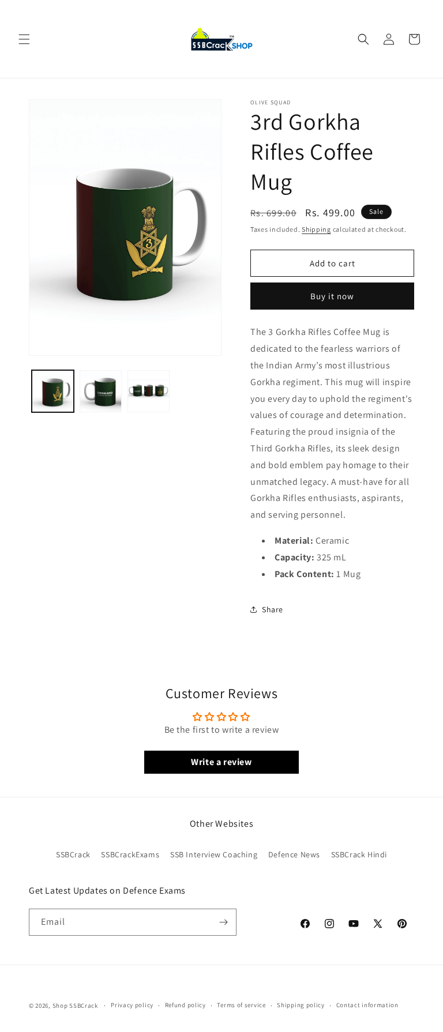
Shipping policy (301, 1005)
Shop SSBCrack (75, 1005)
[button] (24, 39)
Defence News (294, 854)
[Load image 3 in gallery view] (148, 391)
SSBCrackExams (130, 854)
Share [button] (272, 609)
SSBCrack (73, 854)
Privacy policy (132, 1005)
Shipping (316, 229)
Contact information (367, 1005)
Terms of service (241, 1005)
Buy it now (332, 296)
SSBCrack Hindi (359, 854)
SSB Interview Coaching (213, 854)
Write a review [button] (221, 762)
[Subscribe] (223, 922)
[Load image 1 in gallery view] (53, 391)
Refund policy (185, 1005)
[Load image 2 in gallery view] (101, 391)
